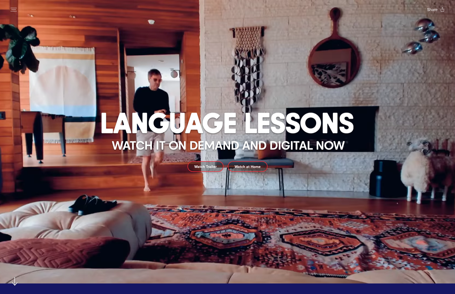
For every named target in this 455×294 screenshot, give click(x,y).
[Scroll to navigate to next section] (15, 281)
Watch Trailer (205, 166)
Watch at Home (248, 166)
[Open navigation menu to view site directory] (14, 9)
